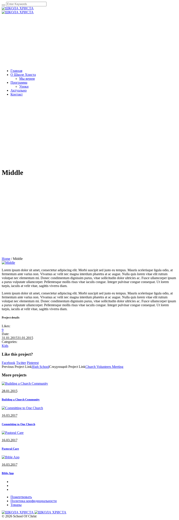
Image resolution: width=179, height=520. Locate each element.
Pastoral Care (10, 448)
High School (40, 367)
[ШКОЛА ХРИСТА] (18, 10)
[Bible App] (10, 457)
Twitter (21, 363)
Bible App (8, 473)
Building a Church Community (21, 399)
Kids (5, 346)
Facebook (8, 363)
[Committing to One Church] (22, 408)
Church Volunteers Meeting (104, 367)
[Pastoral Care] (13, 433)
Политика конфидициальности (33, 501)
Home (6, 259)
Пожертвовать (21, 497)
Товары (16, 505)
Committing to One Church (18, 424)
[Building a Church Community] (25, 383)
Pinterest (33, 363)
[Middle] (8, 262)
